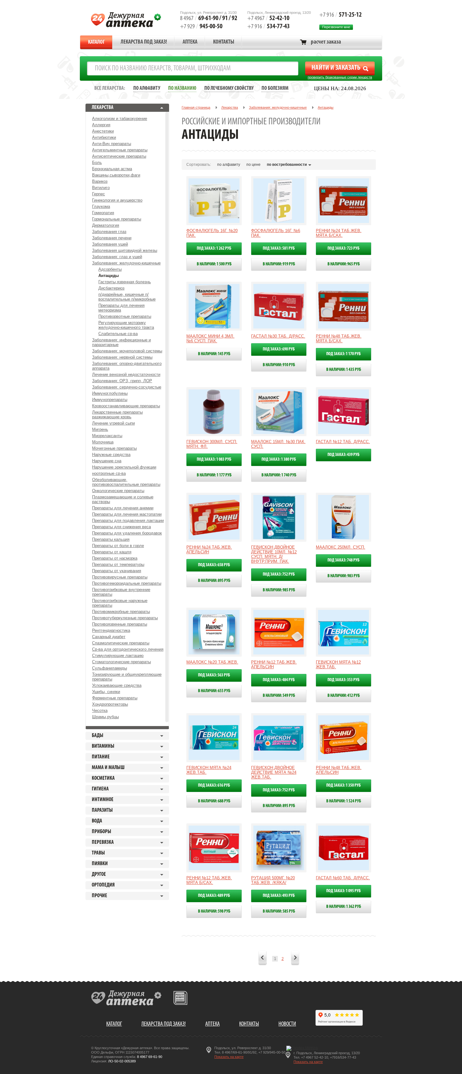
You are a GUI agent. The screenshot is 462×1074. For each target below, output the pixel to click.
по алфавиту (228, 164)
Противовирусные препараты (119, 577)
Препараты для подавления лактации (128, 520)
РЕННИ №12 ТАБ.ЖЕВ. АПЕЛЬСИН (274, 664)
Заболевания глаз (109, 231)
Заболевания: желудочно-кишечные (126, 263)
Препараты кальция (110, 539)
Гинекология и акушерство (117, 200)
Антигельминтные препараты (119, 150)
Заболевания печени (111, 238)
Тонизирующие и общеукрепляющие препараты (127, 676)
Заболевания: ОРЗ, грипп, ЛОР (122, 380)
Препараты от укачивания (116, 570)
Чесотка (99, 710)
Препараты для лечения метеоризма (121, 307)
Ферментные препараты (114, 698)
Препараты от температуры (118, 564)
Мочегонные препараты (114, 448)
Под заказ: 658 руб (214, 565)
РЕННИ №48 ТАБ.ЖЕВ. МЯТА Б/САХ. (338, 338)
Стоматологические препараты (121, 661)
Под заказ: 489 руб (214, 895)
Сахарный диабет (108, 636)
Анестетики (103, 131)
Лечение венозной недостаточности (126, 374)
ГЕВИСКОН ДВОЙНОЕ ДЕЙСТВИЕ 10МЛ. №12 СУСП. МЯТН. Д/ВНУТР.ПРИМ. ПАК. (274, 554)
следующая (295, 958)
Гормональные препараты (116, 219)
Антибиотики (104, 137)
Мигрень (100, 429)
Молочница (102, 442)
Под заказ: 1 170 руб (343, 354)
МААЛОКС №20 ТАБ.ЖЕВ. (212, 662)
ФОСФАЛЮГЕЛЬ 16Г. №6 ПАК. (275, 233)
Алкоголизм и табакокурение (119, 118)
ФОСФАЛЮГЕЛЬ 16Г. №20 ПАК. (212, 233)
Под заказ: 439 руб (343, 455)
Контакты (223, 42)
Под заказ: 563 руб (214, 675)
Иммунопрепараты (109, 399)
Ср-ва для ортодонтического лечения (127, 649)
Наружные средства (111, 454)
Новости (287, 1024)
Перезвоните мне (336, 27)
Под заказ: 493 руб (279, 895)
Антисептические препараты (119, 156)
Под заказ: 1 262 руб (214, 248)
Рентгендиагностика (111, 630)
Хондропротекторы (110, 704)
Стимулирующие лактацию (118, 655)
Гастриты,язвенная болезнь (124, 281)
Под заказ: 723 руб (343, 248)
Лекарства (229, 107)
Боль (97, 162)
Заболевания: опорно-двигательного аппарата (127, 366)
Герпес (98, 194)
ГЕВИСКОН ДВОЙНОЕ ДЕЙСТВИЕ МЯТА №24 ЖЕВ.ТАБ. (273, 772)
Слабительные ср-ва (118, 333)
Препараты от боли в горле (118, 545)
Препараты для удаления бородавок (127, 533)
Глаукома (101, 206)
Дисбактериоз (111, 288)
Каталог (96, 42)
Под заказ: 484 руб (279, 680)
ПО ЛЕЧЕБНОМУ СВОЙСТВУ (229, 88)
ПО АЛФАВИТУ (146, 88)
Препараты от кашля (111, 552)
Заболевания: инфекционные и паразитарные (121, 342)
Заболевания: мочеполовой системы (127, 351)
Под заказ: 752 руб (279, 574)
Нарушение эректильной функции (124, 467)
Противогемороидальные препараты (126, 583)
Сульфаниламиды (109, 668)
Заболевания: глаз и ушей (117, 256)
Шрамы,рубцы (105, 716)
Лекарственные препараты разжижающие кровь (117, 414)
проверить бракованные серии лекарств (340, 77)
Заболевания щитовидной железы (124, 250)
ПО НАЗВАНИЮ (182, 88)
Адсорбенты (110, 269)
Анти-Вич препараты (111, 143)
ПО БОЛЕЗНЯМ (275, 88)
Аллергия (101, 124)
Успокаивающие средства (116, 685)
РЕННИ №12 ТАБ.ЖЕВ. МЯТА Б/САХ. (209, 880)
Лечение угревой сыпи (113, 423)
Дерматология (105, 225)
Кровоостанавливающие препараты (126, 406)
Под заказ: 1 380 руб (278, 459)
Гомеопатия (103, 212)
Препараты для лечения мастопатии (127, 514)
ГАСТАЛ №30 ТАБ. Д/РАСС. (278, 336)
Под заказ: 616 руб (214, 785)
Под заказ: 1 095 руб (343, 891)
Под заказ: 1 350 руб (343, 785)
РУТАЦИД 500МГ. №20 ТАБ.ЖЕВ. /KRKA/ (273, 880)
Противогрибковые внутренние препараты (121, 592)
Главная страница (196, 107)
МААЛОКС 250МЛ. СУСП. (340, 547)
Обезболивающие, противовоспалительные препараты (126, 482)
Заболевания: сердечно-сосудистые (126, 387)
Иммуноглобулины (110, 393)
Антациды (108, 275)
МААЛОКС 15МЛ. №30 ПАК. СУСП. (278, 444)
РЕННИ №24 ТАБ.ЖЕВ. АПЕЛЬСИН (209, 549)
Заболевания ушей (110, 244)
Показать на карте (229, 1057)
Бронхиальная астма (112, 168)
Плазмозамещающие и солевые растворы (122, 499)
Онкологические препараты (118, 490)
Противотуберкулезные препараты (125, 618)
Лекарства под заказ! (144, 42)
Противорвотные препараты (124, 316)
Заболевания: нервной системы (122, 357)
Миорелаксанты (107, 435)
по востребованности (287, 164)
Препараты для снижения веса (121, 526)
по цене (253, 164)
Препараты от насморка (114, 558)
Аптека (190, 42)
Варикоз (99, 181)
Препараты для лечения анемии (122, 508)
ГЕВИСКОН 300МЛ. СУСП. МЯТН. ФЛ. (211, 444)
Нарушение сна (106, 460)
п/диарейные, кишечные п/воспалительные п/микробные (127, 296)
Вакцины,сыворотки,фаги (116, 175)
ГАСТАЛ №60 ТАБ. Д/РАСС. (343, 878)
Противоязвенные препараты (119, 624)
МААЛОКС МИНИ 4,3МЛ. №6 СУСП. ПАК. (210, 338)
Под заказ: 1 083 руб (214, 459)
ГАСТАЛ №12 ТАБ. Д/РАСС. (343, 441)
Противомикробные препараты (121, 611)
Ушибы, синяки (106, 691)
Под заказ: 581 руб (279, 248)
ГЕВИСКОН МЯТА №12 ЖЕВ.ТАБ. (338, 664)
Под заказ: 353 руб (343, 680)
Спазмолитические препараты (120, 643)
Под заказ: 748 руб (343, 560)
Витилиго (101, 187)
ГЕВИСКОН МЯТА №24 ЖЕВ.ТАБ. (208, 770)
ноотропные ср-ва (109, 473)
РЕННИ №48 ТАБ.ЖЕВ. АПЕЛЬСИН (338, 770)
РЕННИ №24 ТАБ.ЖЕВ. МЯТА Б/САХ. (338, 233)
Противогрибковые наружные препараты (119, 603)
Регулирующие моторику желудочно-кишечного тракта (126, 325)
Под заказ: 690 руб (279, 349)
